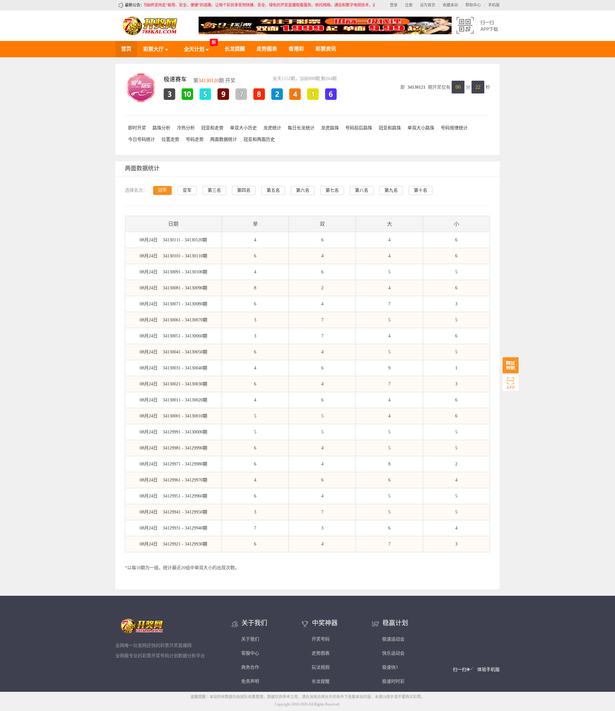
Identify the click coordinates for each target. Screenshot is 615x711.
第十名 (420, 190)
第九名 (391, 190)
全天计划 (195, 49)
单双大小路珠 (420, 127)
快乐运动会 (393, 653)
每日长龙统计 (301, 127)
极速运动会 (393, 639)
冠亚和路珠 (390, 127)
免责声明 (250, 681)
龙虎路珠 (330, 127)
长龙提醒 (235, 49)
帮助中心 (473, 5)
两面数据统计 (223, 139)
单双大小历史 (243, 127)
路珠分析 (161, 127)
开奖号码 (321, 639)
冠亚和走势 (212, 127)
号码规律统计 (454, 127)
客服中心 (250, 653)
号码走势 (195, 139)
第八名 (361, 190)
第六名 (302, 190)
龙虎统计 (272, 127)
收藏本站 (450, 5)
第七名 (332, 190)
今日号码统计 (141, 139)
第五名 (273, 190)
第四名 (243, 190)
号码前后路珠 (358, 127)
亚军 (187, 190)
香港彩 (296, 49)
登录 (394, 5)
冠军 (162, 190)
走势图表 (267, 49)
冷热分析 (186, 127)
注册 (409, 5)
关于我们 (250, 639)
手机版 (494, 5)
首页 (126, 49)
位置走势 (170, 139)
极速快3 (390, 667)
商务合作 (250, 667)
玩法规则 (321, 667)
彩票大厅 (154, 49)
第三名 (214, 190)
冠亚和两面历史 (259, 139)
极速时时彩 (393, 681)
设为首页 (427, 5)
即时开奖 (137, 127)
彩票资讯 (326, 49)
